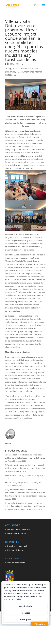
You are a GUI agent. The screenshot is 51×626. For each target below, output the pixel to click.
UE (15, 74)
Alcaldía (23, 68)
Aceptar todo (25, 606)
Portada (8, 74)
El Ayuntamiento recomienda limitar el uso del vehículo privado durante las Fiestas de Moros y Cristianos (25, 468)
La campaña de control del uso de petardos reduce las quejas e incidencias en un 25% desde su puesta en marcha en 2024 (25, 506)
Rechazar (25, 613)
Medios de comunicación (17, 533)
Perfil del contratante (16, 562)
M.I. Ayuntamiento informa (29, 71)
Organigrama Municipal (17, 546)
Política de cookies (12, 599)
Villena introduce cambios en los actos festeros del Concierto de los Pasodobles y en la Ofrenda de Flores (25, 457)
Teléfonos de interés (15, 550)
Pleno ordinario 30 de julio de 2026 (19, 475)
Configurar (25, 619)
